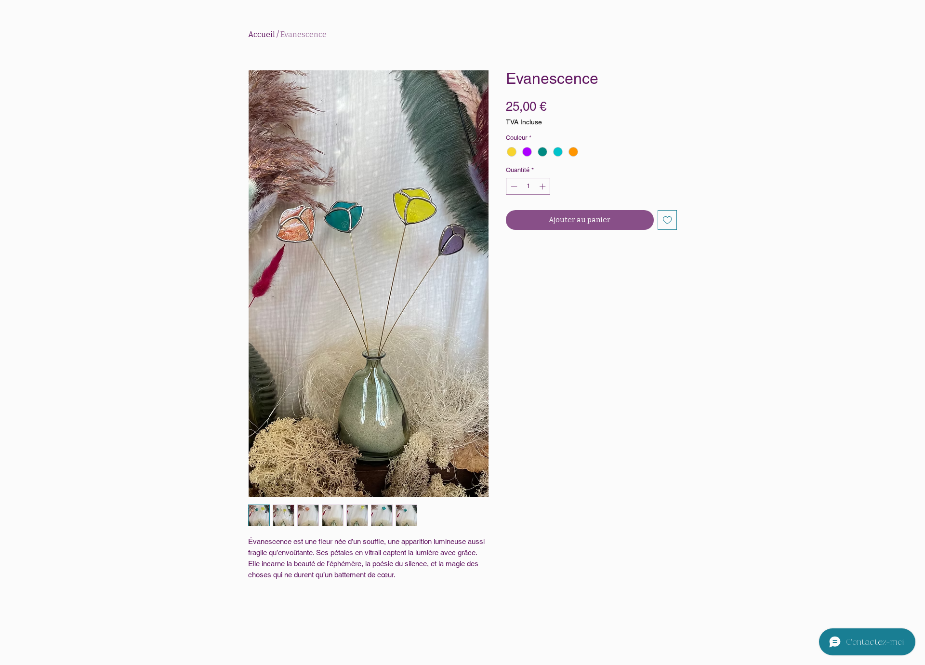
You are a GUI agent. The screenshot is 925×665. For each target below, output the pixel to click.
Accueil (261, 34)
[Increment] (543, 186)
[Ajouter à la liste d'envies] (667, 220)
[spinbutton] (528, 186)
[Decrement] (513, 186)
